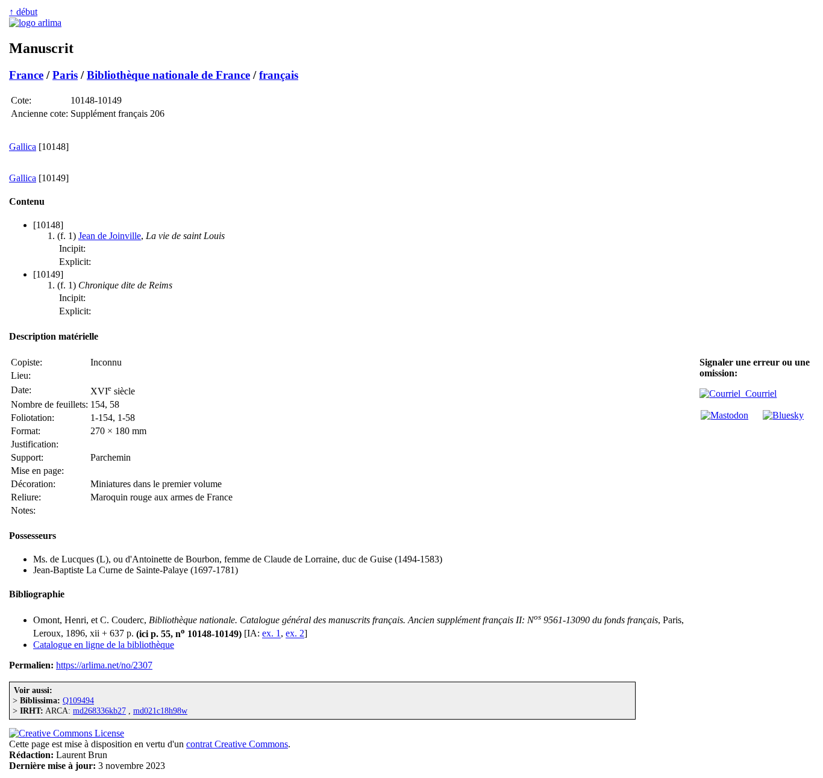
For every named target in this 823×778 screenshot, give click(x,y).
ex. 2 (295, 634)
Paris (65, 75)
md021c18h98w (160, 710)
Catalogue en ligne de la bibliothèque (103, 645)
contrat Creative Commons (237, 744)
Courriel (758, 393)
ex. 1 (271, 634)
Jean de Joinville (109, 236)
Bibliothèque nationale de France (168, 75)
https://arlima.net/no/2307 (104, 665)
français (278, 75)
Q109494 (78, 700)
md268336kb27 (99, 710)
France (26, 75)
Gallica (22, 147)
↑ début (23, 12)
